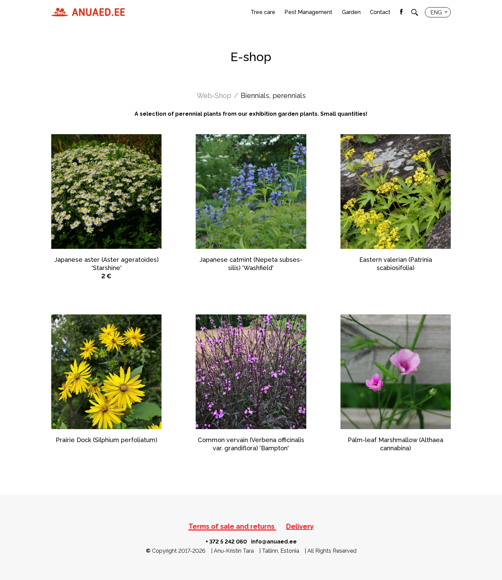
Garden (351, 12)
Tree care (263, 12)
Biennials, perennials (273, 95)
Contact (380, 12)
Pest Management (308, 12)
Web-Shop (214, 95)
